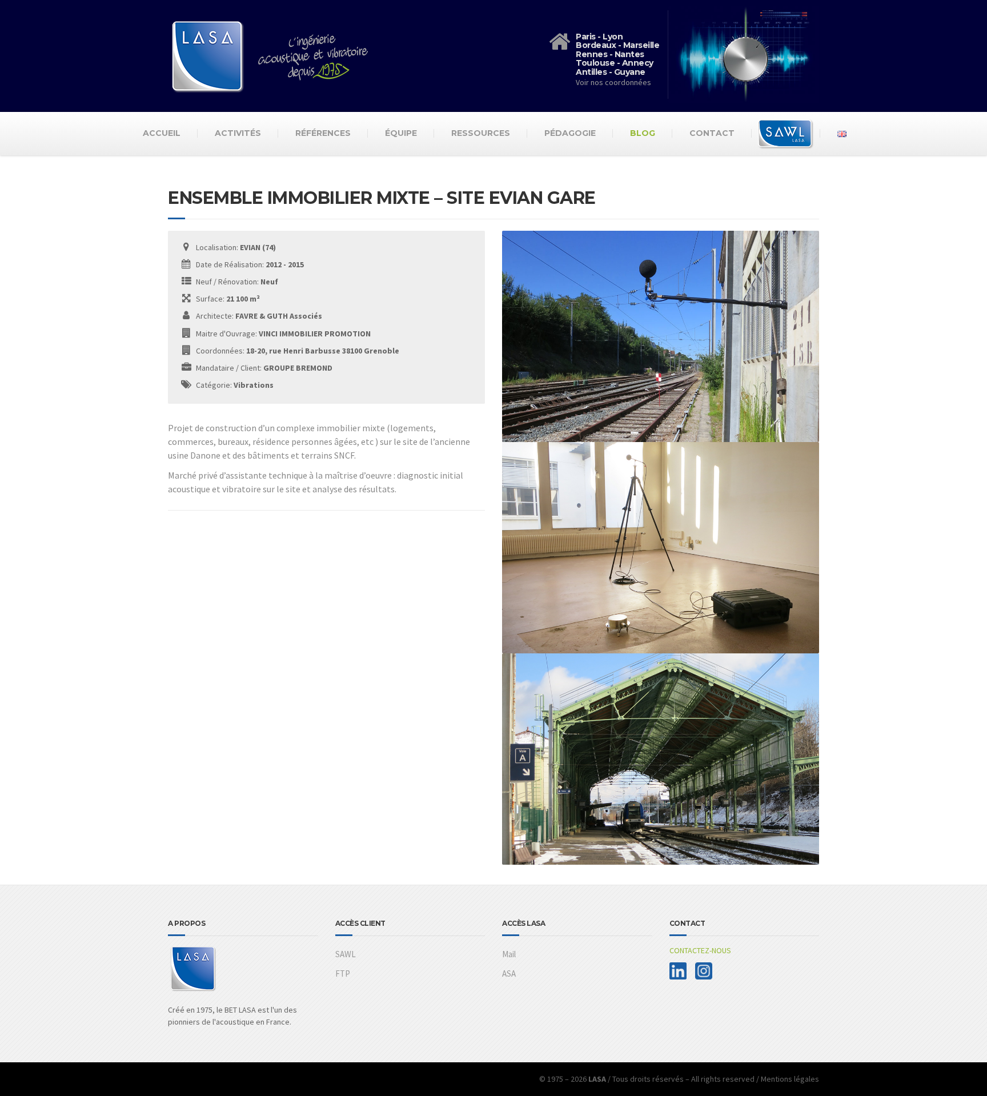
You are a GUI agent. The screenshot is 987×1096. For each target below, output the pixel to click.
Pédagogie (570, 133)
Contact (712, 133)
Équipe (401, 133)
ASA (509, 973)
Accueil (161, 133)
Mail (509, 954)
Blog (642, 133)
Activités (238, 133)
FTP (342, 973)
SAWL (345, 954)
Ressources (480, 133)
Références (323, 133)
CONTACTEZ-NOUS (700, 950)
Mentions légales (790, 1079)
